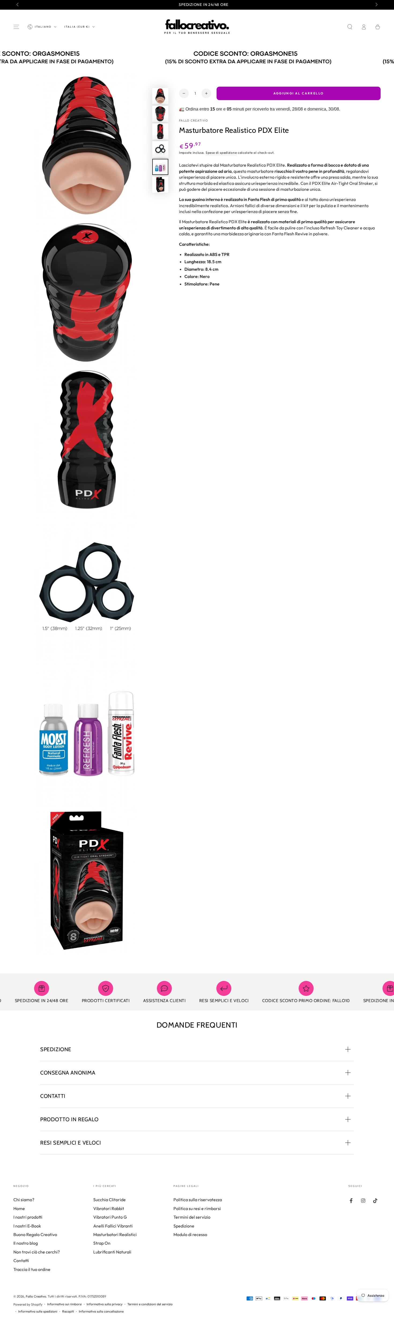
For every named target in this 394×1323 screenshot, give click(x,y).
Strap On (101, 1243)
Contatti (21, 1260)
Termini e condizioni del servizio (150, 1304)
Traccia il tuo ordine (31, 1269)
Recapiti (68, 1311)
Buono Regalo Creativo (35, 1234)
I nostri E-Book (27, 1226)
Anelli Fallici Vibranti (113, 1226)
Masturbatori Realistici (115, 1234)
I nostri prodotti (27, 1217)
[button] (350, 27)
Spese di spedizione (221, 153)
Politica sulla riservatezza (197, 1199)
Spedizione (183, 1226)
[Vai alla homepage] (197, 27)
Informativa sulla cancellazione (101, 1311)
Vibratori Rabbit (108, 1208)
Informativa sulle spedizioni (37, 1311)
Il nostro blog (25, 1243)
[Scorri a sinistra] (18, 5)
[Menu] (16, 27)
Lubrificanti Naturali (112, 1252)
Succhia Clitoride (109, 1199)
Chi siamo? (23, 1199)
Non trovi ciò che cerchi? (36, 1252)
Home (19, 1208)
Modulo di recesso (190, 1234)
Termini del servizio (191, 1217)
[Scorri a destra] (376, 5)
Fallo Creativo (193, 120)
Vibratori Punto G (110, 1217)
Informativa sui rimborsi (64, 1304)
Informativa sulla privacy (104, 1304)
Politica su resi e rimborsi (197, 1208)
